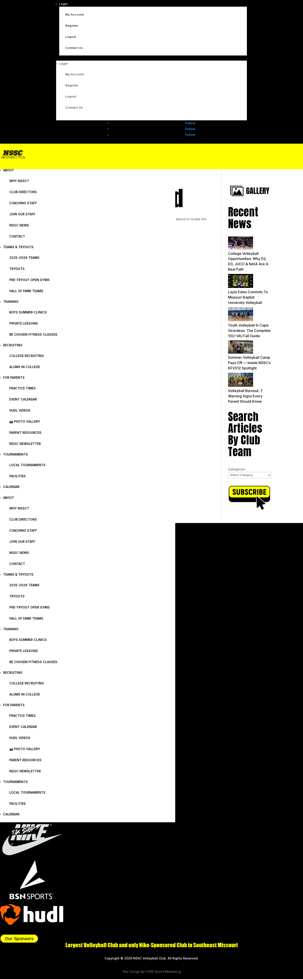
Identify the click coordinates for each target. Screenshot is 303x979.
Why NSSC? (19, 181)
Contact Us (74, 48)
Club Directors (23, 192)
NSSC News (19, 225)
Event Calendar (23, 399)
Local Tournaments (27, 465)
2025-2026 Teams (24, 258)
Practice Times (22, 388)
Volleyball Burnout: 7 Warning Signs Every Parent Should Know (245, 396)
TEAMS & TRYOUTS (18, 247)
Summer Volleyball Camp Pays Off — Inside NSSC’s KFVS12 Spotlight (249, 362)
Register (72, 25)
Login (63, 4)
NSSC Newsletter (25, 444)
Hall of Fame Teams (26, 291)
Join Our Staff (22, 214)
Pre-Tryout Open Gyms (29, 280)
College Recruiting (26, 356)
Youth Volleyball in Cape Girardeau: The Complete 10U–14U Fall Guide (249, 330)
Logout (70, 36)
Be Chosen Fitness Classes (33, 334)
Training (10, 301)
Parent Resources (25, 432)
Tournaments (15, 454)
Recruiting (12, 345)
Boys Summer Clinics (28, 312)
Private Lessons (23, 323)
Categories (236, 469)
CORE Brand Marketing (163, 971)
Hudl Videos (19, 410)
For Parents (14, 377)
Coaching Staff (23, 203)
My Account (74, 14)
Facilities (17, 476)
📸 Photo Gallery (24, 421)
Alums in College (24, 367)
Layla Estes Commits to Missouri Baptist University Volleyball (248, 297)
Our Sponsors (19, 938)
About (8, 170)
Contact (17, 236)
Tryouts (17, 269)
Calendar (11, 487)
